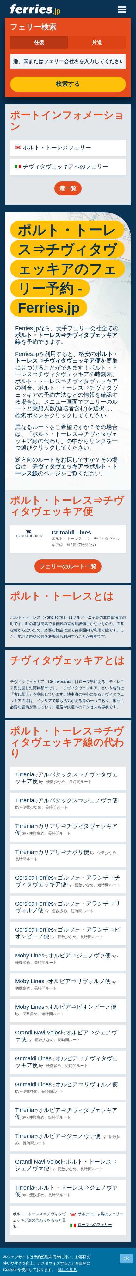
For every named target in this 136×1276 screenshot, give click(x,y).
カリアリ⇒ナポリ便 (63, 852)
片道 (97, 42)
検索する (68, 84)
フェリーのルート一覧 (68, 566)
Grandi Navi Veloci (38, 1032)
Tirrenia (24, 774)
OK (126, 1258)
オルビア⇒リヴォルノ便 (79, 981)
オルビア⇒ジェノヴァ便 (79, 955)
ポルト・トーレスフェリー (57, 147)
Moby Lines (29, 955)
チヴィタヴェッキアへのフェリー (65, 166)
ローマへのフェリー (95, 1224)
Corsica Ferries (34, 878)
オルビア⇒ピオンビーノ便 (82, 1007)
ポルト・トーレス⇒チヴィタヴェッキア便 (67, 357)
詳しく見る (67, 1269)
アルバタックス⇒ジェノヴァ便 (78, 800)
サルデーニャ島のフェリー (100, 1214)
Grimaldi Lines (71, 532)
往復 (39, 42)
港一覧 (68, 188)
